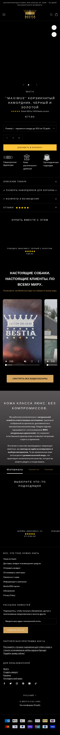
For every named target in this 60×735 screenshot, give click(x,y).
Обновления (9, 591)
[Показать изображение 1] (28, 85)
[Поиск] (51, 14)
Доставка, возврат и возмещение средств (22, 563)
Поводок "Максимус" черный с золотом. (30, 248)
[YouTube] (29, 683)
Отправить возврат (11, 568)
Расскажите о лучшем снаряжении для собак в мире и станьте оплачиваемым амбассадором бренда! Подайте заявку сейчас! (27, 650)
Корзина (7, 675)
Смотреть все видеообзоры (30, 378)
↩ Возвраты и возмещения (21, 199)
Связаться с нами (11, 577)
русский (28, 695)
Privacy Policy (9, 595)
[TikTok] (36, 683)
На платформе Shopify (30, 705)
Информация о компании (15, 581)
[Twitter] (11, 683)
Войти (6, 669)
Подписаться (15, 630)
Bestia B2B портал (11, 586)
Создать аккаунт (10, 672)
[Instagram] (17, 683)
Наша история (9, 559)
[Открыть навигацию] (4, 14)
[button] (22, 208)
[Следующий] (36, 84)
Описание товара (15, 181)
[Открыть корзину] (56, 14)
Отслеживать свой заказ (14, 572)
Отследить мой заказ (12, 678)
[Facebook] (4, 683)
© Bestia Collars (30, 701)
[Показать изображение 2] (31, 85)
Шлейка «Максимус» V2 (29, 531)
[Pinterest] (23, 683)
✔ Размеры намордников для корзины (29, 190)
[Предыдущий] (23, 84)
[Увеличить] (54, 27)
